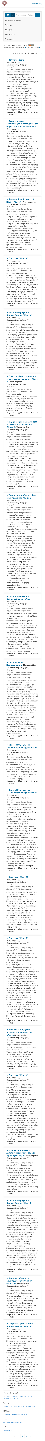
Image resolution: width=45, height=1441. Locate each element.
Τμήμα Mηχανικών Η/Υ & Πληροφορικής (19, 1406)
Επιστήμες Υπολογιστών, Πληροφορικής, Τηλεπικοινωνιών (18, 1397)
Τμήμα (8, 25)
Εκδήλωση (9, 34)
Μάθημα (8, 30)
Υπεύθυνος (9, 39)
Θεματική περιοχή (12, 20)
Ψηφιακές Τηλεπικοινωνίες (15, 1414)
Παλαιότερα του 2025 (12, 1422)
